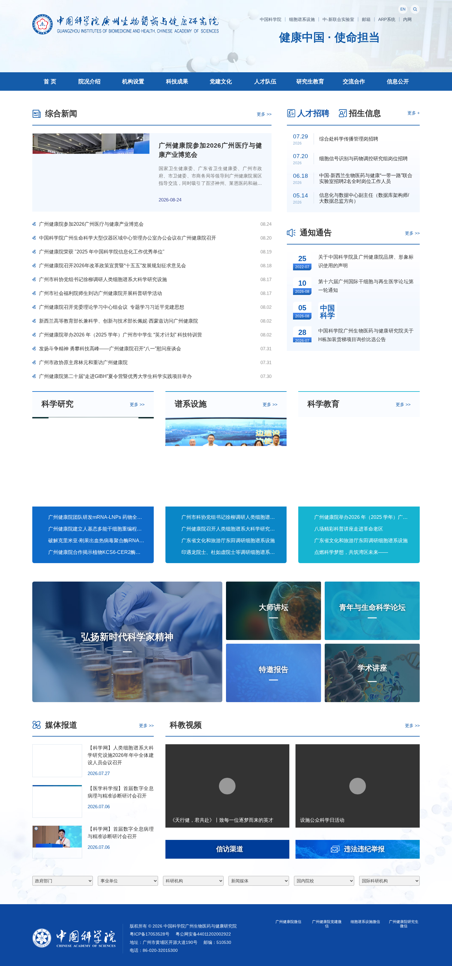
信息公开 (398, 81)
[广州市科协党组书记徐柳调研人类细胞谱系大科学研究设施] (226, 591)
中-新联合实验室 (338, 19)
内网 (407, 19)
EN (403, 9)
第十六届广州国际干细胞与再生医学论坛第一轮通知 (366, 412)
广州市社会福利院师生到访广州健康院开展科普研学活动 (100, 429)
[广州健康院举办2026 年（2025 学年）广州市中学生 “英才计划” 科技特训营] (359, 591)
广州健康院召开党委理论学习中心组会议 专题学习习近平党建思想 (111, 443)
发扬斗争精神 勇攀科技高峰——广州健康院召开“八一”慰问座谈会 (110, 485)
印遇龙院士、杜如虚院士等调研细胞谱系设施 (229, 682)
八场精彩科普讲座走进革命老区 (348, 658)
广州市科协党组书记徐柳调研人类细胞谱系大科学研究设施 (103, 416)
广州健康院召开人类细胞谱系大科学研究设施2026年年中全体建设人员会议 (229, 658)
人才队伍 (265, 81)
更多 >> (264, 264)
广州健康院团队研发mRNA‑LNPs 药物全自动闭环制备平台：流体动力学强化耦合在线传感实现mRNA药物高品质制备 (96, 647)
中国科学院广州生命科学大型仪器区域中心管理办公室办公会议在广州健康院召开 (127, 374)
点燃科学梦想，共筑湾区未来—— (362, 682)
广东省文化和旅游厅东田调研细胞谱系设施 (228, 670)
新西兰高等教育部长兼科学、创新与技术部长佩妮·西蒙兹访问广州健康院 (118, 457)
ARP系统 (386, 19)
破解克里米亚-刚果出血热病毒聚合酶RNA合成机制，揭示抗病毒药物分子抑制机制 (96, 670)
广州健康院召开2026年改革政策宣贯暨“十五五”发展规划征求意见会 (112, 402)
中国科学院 (270, 19)
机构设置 (133, 81)
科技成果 (177, 81)
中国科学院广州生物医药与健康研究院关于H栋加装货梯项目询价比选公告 (366, 462)
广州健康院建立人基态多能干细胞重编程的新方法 (96, 658)
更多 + (413, 263)
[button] (405, 223)
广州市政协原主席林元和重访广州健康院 (83, 499)
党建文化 (221, 81)
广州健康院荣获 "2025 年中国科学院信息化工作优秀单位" (102, 388)
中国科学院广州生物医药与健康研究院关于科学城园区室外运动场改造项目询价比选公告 (366, 487)
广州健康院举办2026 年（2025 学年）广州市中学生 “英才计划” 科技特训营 (120, 471)
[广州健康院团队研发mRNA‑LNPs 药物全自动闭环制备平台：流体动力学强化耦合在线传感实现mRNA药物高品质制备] (93, 591)
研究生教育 (310, 81)
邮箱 (366, 19)
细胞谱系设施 (302, 19)
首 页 (50, 81)
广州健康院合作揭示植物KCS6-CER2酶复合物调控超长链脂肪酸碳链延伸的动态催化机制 (96, 682)
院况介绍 (89, 81)
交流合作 (354, 81)
